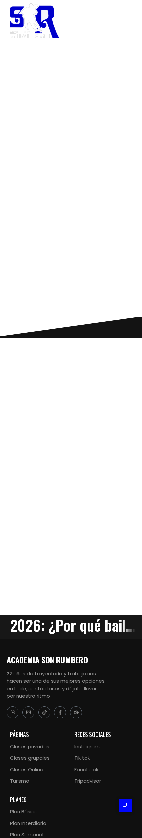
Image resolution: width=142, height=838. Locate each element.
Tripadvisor (87, 780)
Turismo (19, 780)
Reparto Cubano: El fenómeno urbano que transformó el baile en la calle (66, 449)
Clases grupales (30, 757)
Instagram (87, 746)
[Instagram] (28, 712)
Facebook (86, 769)
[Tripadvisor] (76, 712)
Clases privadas (29, 746)
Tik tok (82, 757)
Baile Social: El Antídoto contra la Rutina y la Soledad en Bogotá (61, 527)
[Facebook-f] (60, 712)
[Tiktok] (44, 712)
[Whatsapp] (12, 712)
